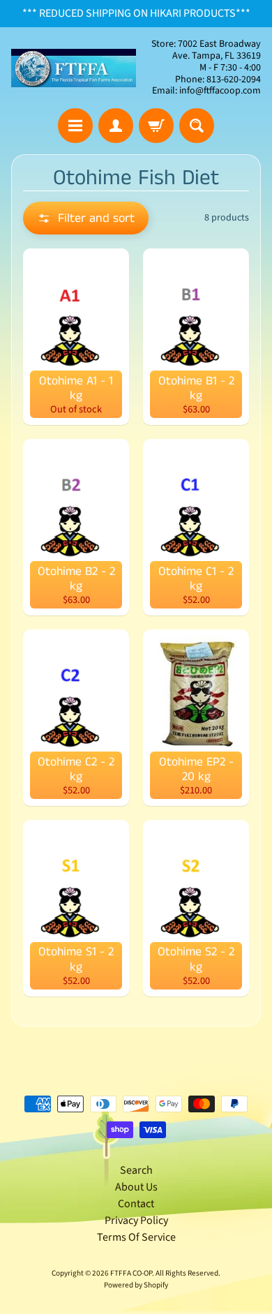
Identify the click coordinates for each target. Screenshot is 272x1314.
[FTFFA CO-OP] (73, 68)
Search (136, 1170)
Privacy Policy (136, 1220)
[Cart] (156, 125)
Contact (136, 1203)
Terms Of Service (136, 1237)
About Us (136, 1187)
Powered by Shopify (136, 1285)
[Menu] (75, 125)
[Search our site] (196, 125)
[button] (86, 218)
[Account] (115, 125)
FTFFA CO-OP (131, 1273)
